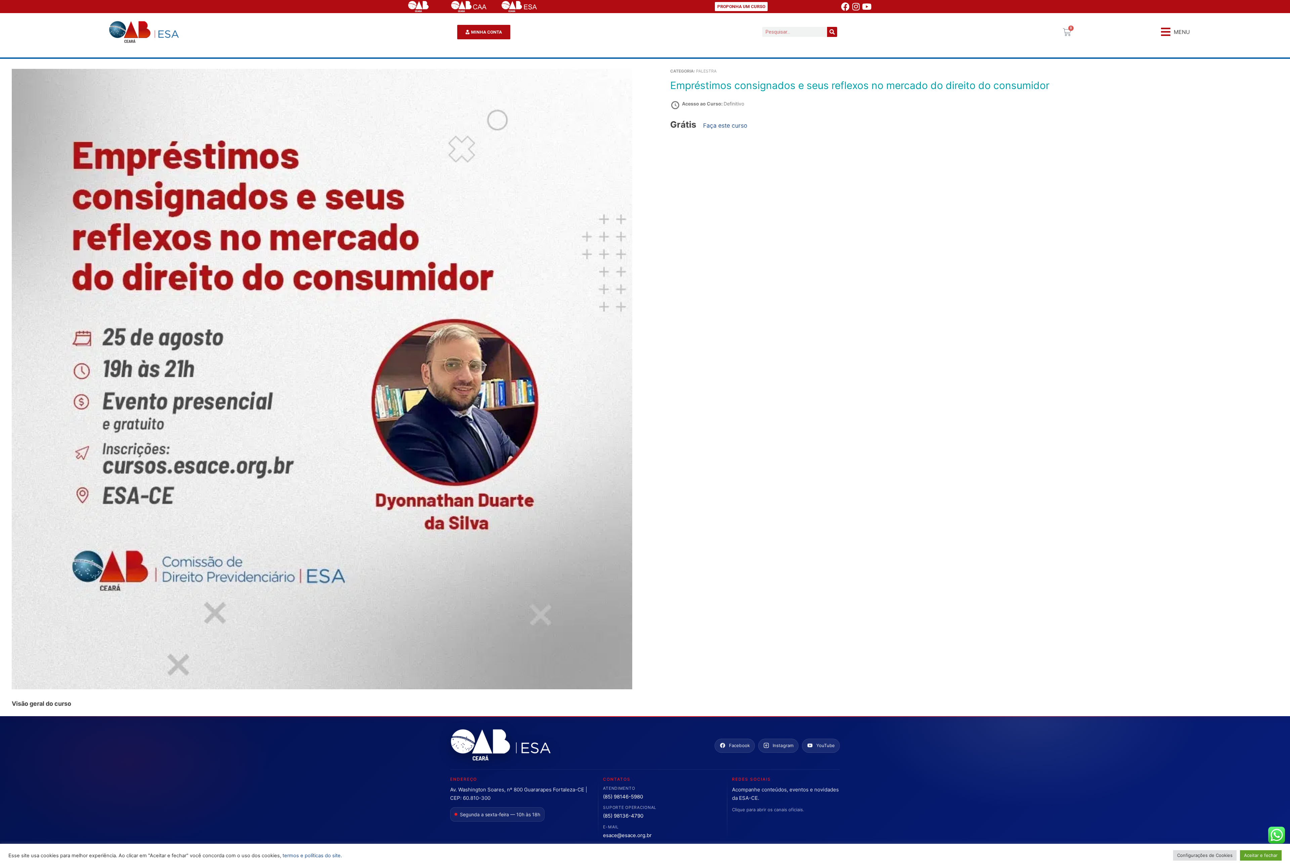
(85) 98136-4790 (623, 816)
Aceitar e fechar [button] (1261, 855)
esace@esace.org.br (627, 835)
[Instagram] (856, 7)
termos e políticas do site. (312, 856)
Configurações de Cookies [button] (1205, 855)
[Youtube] (867, 7)
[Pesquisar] (832, 32)
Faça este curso (725, 125)
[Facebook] (845, 7)
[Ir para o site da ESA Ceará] (500, 745)
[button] (1175, 32)
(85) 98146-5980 (623, 796)
